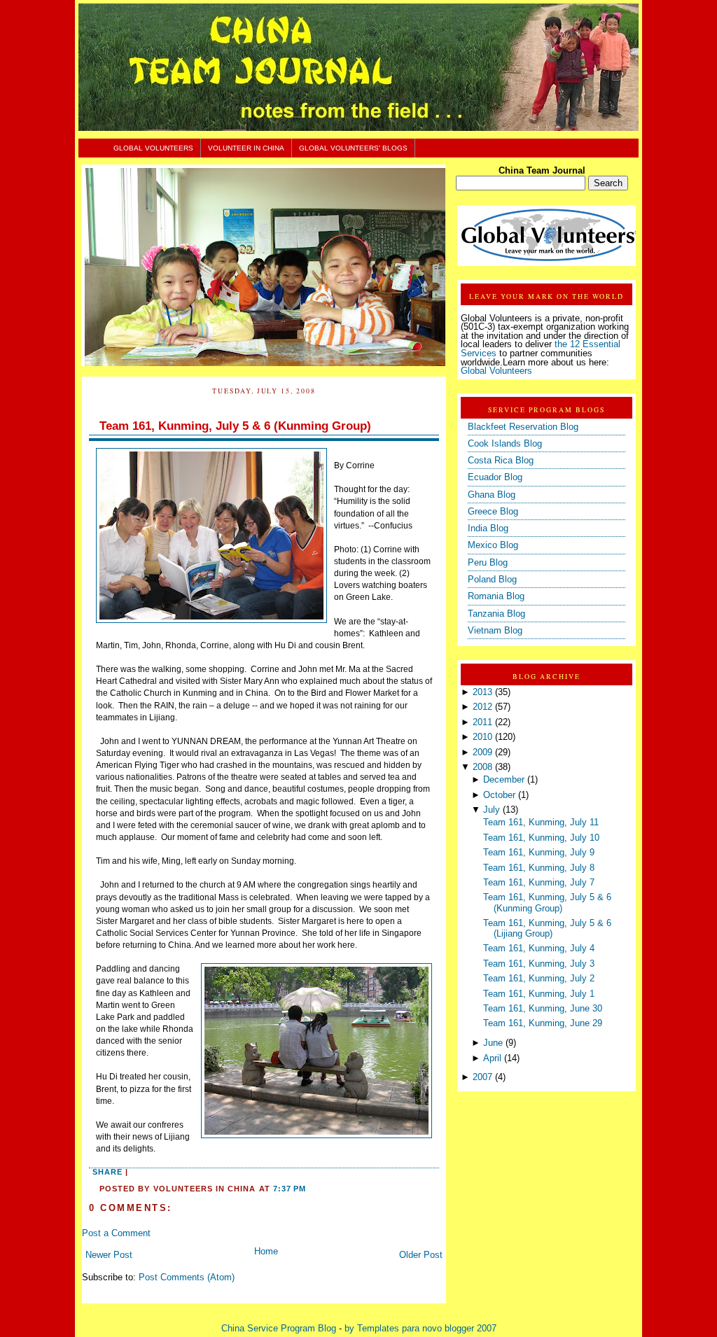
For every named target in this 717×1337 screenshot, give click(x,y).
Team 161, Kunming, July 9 (538, 853)
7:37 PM (289, 1188)
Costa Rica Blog (501, 460)
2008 (482, 767)
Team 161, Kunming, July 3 (538, 964)
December (503, 780)
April (492, 1058)
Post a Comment (116, 1233)
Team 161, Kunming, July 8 (538, 868)
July (491, 810)
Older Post (421, 1255)
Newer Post (108, 1255)
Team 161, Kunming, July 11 (541, 822)
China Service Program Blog (278, 1329)
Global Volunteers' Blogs (353, 148)
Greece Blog (493, 512)
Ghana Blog (491, 495)
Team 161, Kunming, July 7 (538, 883)
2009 (482, 752)
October (499, 795)
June (493, 1043)
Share (107, 1172)
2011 (482, 722)
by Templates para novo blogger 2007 (420, 1329)
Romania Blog (496, 596)
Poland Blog (492, 579)
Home (266, 1251)
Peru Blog (488, 563)
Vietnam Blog (495, 631)
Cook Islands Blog (505, 444)
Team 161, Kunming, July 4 (538, 948)
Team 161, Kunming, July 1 (538, 994)
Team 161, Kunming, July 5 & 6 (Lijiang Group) (547, 928)
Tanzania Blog (496, 614)
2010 (482, 737)
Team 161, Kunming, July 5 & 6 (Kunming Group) (235, 426)
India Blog (488, 528)
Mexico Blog (493, 545)
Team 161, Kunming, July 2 (538, 978)
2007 (482, 1077)
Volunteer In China (246, 148)
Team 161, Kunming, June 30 (542, 1009)
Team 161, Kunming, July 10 (541, 838)
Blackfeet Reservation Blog (523, 427)
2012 (482, 707)
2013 (482, 692)
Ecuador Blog (495, 477)
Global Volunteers (153, 148)
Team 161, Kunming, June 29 (542, 1023)
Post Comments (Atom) (187, 1277)
